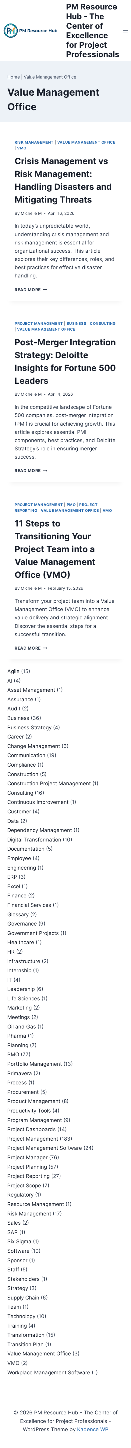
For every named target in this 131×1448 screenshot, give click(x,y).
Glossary (18, 914)
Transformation (25, 1335)
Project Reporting (28, 1176)
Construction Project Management (49, 783)
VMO (22, 148)
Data (13, 821)
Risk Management (34, 142)
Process (17, 1083)
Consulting (103, 323)
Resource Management (35, 1204)
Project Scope (24, 1185)
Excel (13, 886)
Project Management (39, 323)
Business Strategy (29, 727)
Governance (22, 924)
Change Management (33, 746)
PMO (71, 504)
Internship (19, 970)
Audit (13, 709)
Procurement (23, 1092)
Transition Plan (25, 1344)
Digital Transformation (34, 840)
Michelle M (31, 213)
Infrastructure (23, 961)
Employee (19, 858)
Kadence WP (92, 1429)
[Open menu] (125, 30)
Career (15, 737)
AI (9, 681)
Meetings (18, 1017)
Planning (17, 1045)
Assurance (20, 699)
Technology (21, 1316)
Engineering (21, 868)
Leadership (21, 989)
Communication (26, 755)
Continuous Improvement (38, 802)
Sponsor (17, 1260)
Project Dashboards (31, 1129)
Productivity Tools (29, 1111)
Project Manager (27, 1157)
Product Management (33, 1101)
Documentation (25, 849)
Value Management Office (86, 142)
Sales (14, 1223)
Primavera (19, 1073)
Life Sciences (23, 998)
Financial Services (29, 905)
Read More (31, 289)
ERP (12, 877)
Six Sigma (19, 1241)
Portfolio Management (34, 1064)
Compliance (21, 765)
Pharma (16, 1036)
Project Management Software (44, 1148)
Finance (17, 896)
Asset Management (31, 690)
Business (77, 323)
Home (13, 76)
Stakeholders (23, 1279)
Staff (13, 1270)
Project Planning (27, 1167)
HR (11, 952)
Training (17, 1326)
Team (14, 1307)
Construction (22, 774)
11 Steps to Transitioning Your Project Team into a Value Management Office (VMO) (55, 549)
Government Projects (33, 933)
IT (9, 980)
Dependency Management (39, 830)
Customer (19, 811)
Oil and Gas (21, 1027)
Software (18, 1251)
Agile (13, 671)
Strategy (17, 1288)
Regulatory (20, 1195)
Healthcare (20, 942)
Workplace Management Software (48, 1372)
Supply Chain (23, 1298)
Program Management (34, 1120)
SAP (12, 1232)
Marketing (19, 1008)
